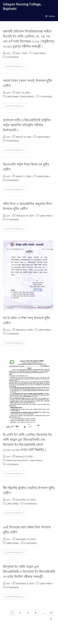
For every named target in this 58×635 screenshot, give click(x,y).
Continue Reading (16, 67)
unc (8, 53)
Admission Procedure (17, 460)
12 (51, 612)
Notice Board (27, 96)
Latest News (39, 53)
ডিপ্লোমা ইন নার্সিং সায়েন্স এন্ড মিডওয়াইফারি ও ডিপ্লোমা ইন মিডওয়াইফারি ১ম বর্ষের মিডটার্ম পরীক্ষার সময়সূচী (29, 571)
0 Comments (12, 57)
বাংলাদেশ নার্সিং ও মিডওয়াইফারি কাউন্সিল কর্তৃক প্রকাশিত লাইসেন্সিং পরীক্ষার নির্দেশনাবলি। (27, 124)
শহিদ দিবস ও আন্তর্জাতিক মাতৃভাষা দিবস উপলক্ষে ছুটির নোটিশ (27, 206)
